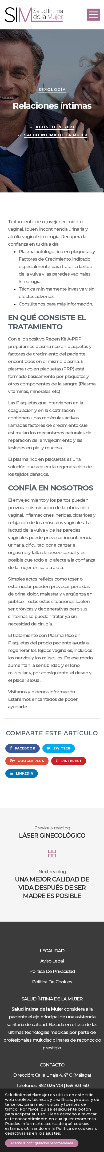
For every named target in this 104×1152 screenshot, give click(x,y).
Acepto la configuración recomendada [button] (41, 1143)
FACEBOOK (24, 748)
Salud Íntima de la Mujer (55, 135)
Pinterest (71, 761)
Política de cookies (75, 1128)
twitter (61, 748)
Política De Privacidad (52, 971)
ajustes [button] (53, 1133)
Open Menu (93, 15)
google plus (30, 761)
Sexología (52, 89)
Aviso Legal (52, 961)
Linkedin (24, 773)
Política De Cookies (52, 981)
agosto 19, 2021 (54, 127)
